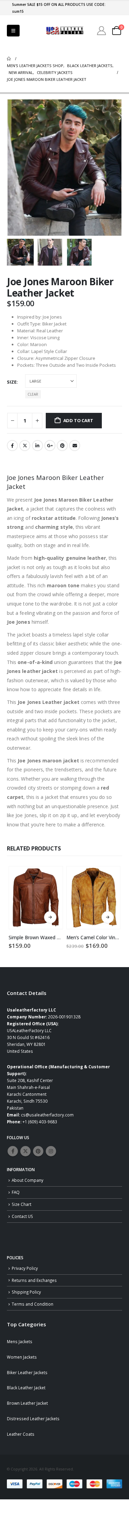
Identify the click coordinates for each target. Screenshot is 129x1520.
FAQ (16, 1192)
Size (12, 382)
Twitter (24, 445)
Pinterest (62, 445)
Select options (50, 917)
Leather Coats (20, 1434)
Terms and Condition (32, 1304)
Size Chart (21, 1204)
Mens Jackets (19, 1341)
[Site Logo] (65, 30)
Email (74, 445)
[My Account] (101, 30)
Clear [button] (33, 394)
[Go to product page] (36, 897)
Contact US (22, 1216)
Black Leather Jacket (26, 1387)
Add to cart (78, 420)
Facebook (12, 445)
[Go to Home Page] (9, 58)
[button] (13, 30)
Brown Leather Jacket (27, 1403)
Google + (49, 445)
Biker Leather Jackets (27, 1372)
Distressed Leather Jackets (33, 1418)
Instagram (51, 1151)
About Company (27, 1180)
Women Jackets (22, 1357)
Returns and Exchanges (34, 1280)
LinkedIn (37, 445)
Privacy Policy (25, 1268)
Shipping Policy (26, 1292)
